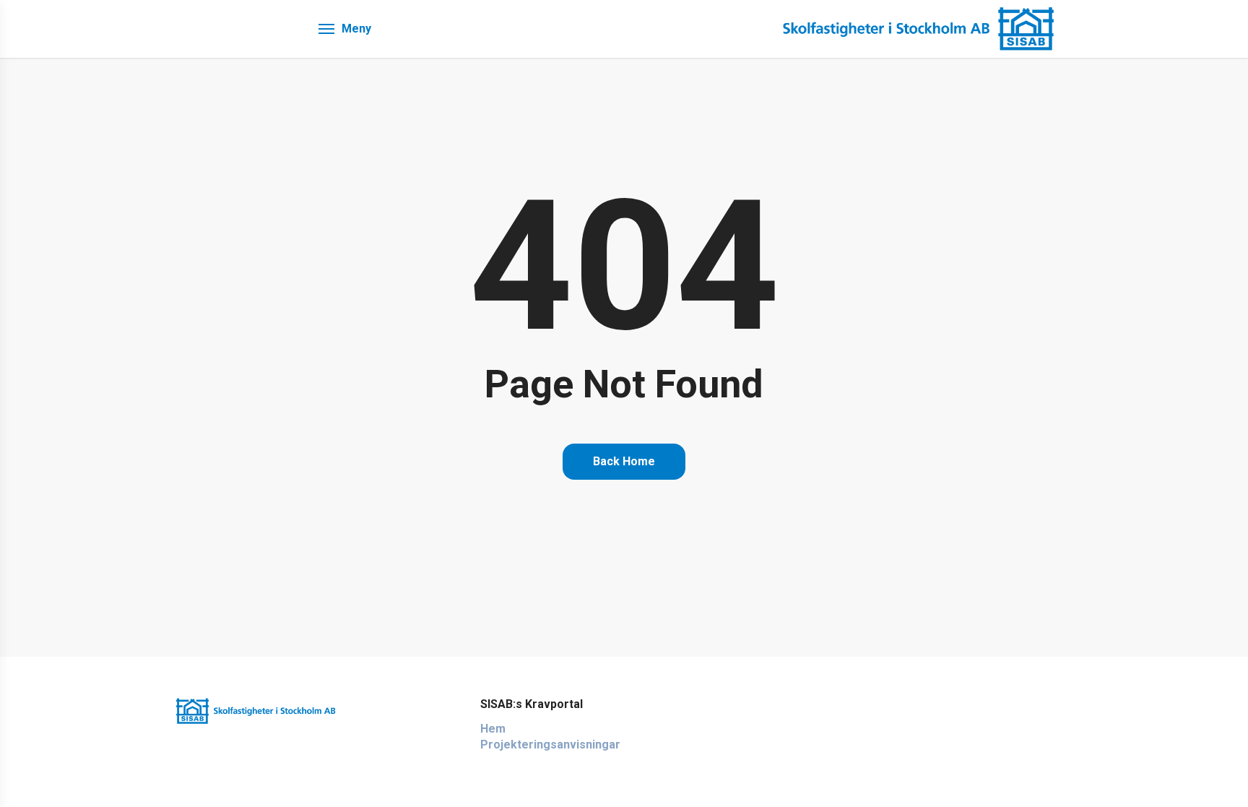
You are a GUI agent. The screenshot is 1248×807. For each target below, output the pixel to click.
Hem (493, 728)
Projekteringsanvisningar (550, 744)
